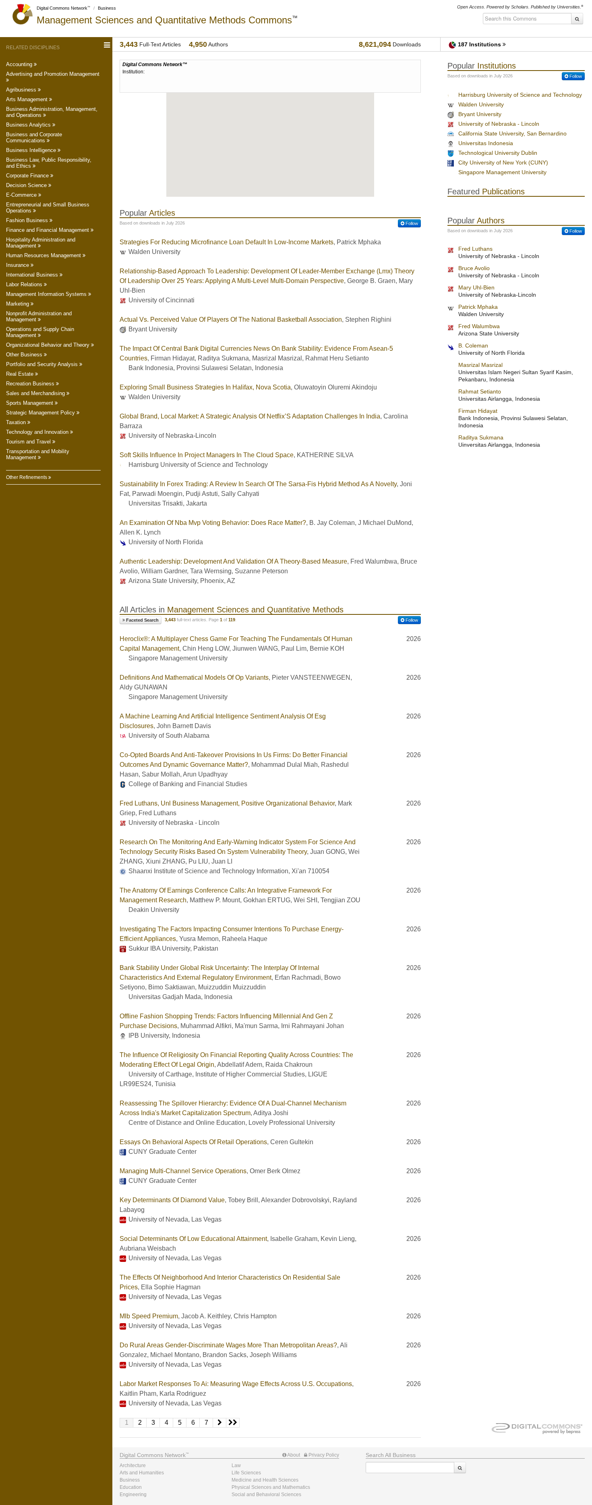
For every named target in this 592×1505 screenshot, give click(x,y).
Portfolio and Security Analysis (42, 364)
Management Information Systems (47, 294)
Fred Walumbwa (479, 326)
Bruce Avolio (474, 268)
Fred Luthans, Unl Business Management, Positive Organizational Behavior (227, 803)
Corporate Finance (28, 176)
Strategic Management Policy (41, 413)
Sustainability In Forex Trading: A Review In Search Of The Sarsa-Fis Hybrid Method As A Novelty (258, 484)
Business (107, 8)
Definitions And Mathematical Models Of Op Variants (194, 677)
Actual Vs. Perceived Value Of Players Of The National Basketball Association (231, 319)
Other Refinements (27, 477)
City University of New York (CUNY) (503, 162)
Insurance (18, 265)
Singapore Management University (502, 172)
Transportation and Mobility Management (37, 454)
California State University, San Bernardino (512, 133)
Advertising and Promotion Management (52, 74)
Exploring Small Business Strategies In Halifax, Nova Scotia (205, 387)
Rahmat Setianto (479, 391)
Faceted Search (142, 620)
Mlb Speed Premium (149, 1316)
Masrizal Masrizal (480, 365)
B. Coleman (473, 345)
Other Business (25, 355)
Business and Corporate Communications (34, 137)
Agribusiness (22, 90)
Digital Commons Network (62, 8)
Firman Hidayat (477, 411)
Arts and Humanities (142, 1473)
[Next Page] (219, 1423)
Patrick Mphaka (478, 307)
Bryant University (479, 114)
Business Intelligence (32, 150)
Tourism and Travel (29, 442)
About (293, 1455)
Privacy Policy (323, 1455)
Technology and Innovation (38, 432)
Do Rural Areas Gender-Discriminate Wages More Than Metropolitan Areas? (228, 1345)
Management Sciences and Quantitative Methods (164, 20)
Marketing (18, 304)
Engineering (133, 1494)
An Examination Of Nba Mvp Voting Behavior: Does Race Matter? (213, 522)
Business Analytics (29, 125)
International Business (33, 275)
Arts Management (27, 99)
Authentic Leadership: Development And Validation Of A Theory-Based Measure (233, 561)
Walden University (481, 104)
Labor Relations (25, 284)
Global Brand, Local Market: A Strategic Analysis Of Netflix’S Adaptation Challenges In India (250, 416)
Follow (411, 223)
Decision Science (27, 185)
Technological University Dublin (497, 153)
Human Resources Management (44, 255)
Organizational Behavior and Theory (48, 345)
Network (153, 1455)
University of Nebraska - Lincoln (498, 124)
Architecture (133, 1465)
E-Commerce (22, 195)
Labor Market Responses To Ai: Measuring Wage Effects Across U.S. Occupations (236, 1383)
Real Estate (20, 374)
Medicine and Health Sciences (265, 1480)
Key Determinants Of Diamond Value (172, 1200)
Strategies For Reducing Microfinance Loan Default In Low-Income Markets (226, 242)
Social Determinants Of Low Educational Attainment (193, 1238)
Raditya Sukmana (480, 437)
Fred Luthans (475, 249)
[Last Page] (233, 1423)
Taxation (16, 422)
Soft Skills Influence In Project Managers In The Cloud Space (207, 455)
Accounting (20, 64)
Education (131, 1487)
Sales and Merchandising (36, 393)
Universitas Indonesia (485, 143)
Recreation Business (31, 384)
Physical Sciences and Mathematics (271, 1487)
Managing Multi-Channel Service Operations (183, 1171)
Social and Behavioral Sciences (266, 1494)
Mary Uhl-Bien (476, 287)
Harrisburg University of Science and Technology (520, 95)
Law (236, 1465)
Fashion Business (28, 220)
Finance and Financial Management (48, 230)
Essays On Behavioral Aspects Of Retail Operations (193, 1142)
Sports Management (30, 403)
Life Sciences (246, 1473)
